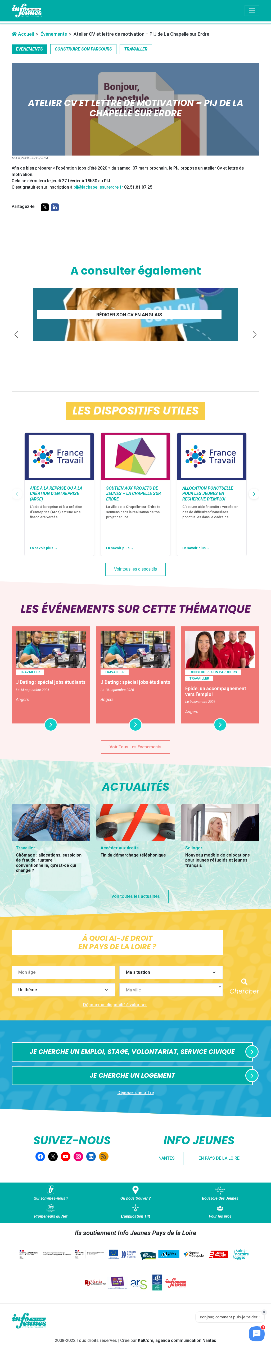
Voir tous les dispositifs (135, 569)
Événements (53, 34)
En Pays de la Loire (219, 1158)
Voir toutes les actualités (135, 896)
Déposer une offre (136, 1092)
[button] (16, 334)
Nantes (167, 1158)
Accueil (25, 34)
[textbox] (173, 990)
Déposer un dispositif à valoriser (115, 1004)
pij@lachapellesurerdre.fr (98, 187)
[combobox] (171, 989)
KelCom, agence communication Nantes (177, 1340)
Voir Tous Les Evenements (135, 746)
